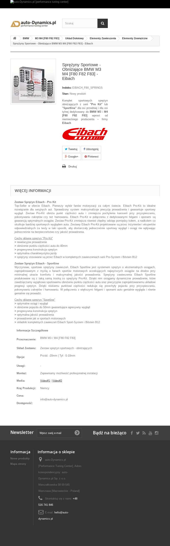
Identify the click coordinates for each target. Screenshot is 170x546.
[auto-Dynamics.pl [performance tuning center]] (85, 4)
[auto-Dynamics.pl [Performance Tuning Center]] (33, 23)
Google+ (72, 156)
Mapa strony (18, 463)
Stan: (65, 93)
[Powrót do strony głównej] (15, 38)
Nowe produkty (20, 458)
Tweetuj (72, 149)
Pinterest (92, 156)
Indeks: (67, 87)
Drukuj (72, 166)
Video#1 (45, 380)
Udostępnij (91, 149)
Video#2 (57, 380)
